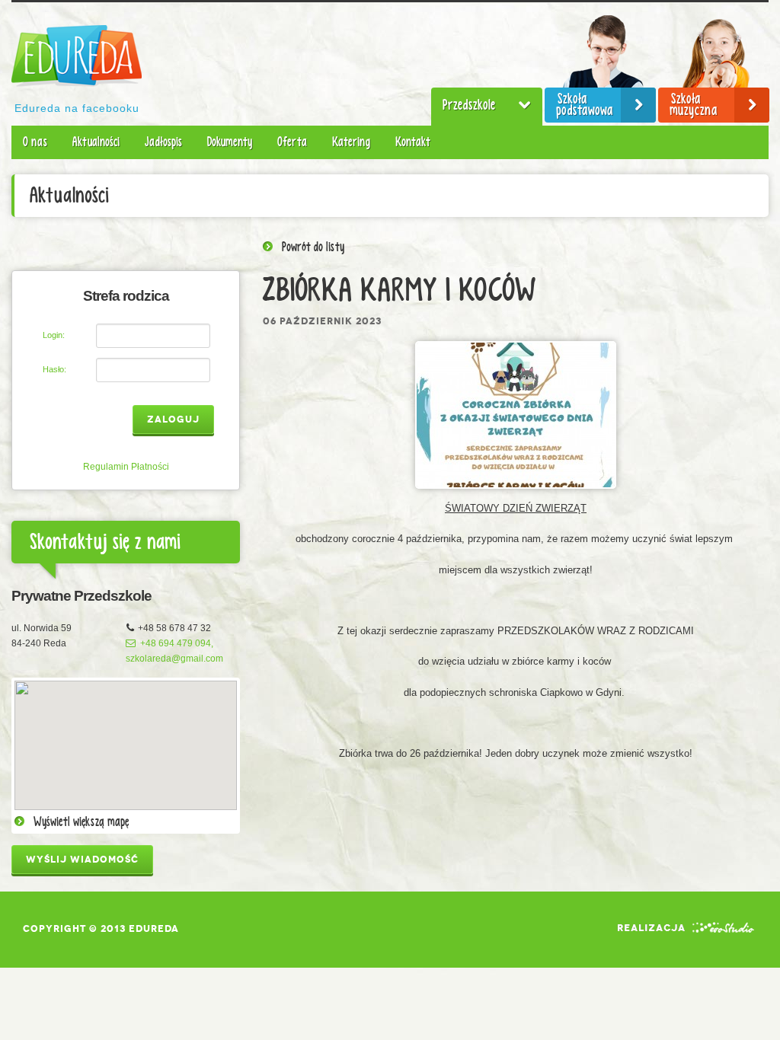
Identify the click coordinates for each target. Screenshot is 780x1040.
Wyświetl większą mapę (81, 822)
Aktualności (96, 142)
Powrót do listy (313, 247)
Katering (351, 142)
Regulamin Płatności (126, 466)
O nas (35, 142)
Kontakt (412, 142)
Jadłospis (163, 142)
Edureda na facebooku (76, 108)
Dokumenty (229, 142)
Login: (54, 335)
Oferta (292, 142)
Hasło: (54, 369)
